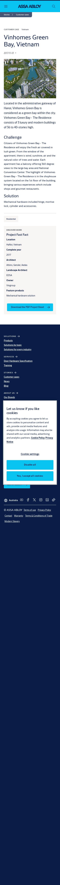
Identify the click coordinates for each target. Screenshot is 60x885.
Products (8, 340)
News (6, 381)
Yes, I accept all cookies (30, 475)
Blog (6, 385)
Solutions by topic (13, 345)
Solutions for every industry (17, 349)
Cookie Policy (38, 437)
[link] (9, 14)
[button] (22, 14)
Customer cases (11, 376)
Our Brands (9, 397)
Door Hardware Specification (18, 361)
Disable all (30, 464)
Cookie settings (30, 453)
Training (8, 365)
